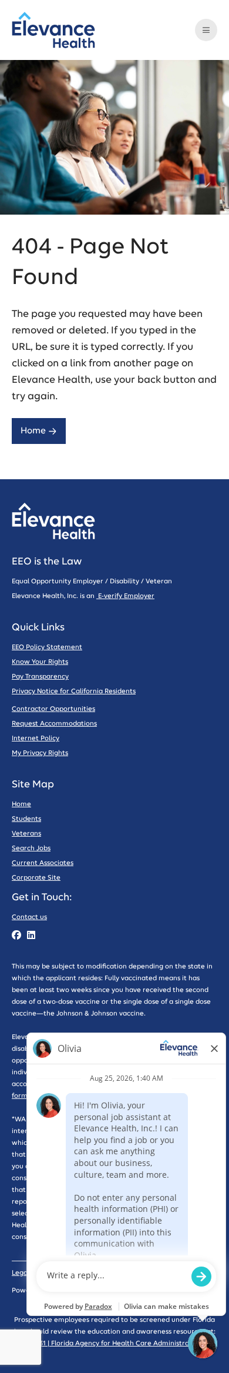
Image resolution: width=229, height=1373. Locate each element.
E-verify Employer (125, 596)
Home (33, 430)
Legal (20, 1273)
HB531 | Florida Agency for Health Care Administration (114, 1343)
